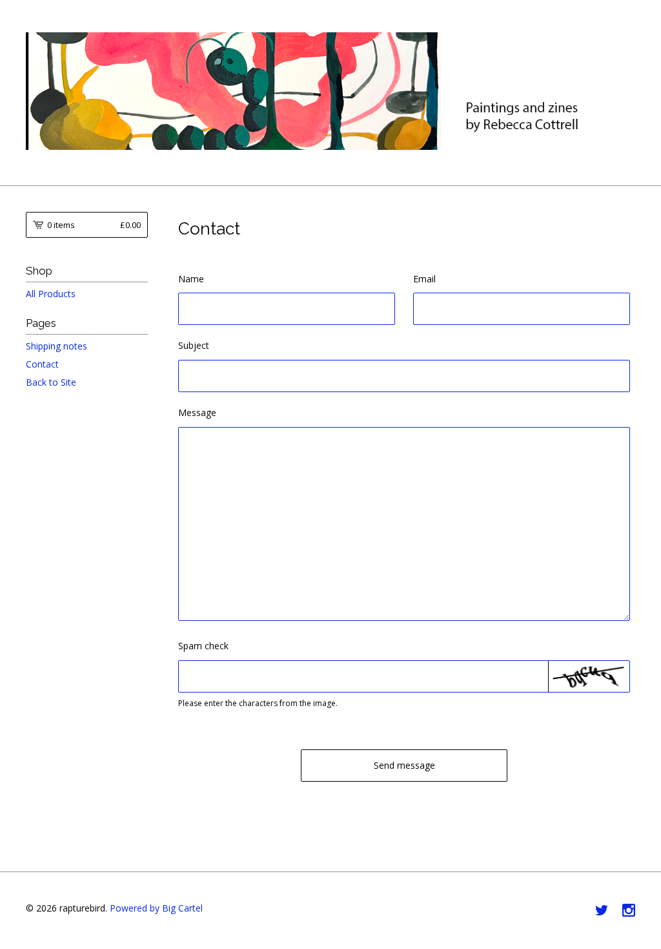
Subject (193, 345)
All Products (51, 293)
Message (197, 412)
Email (424, 279)
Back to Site (51, 382)
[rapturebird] (330, 91)
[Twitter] (601, 911)
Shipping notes (56, 346)
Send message (404, 765)
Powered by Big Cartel (156, 908)
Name (191, 279)
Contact (42, 364)
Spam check (203, 646)
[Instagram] (628, 911)
